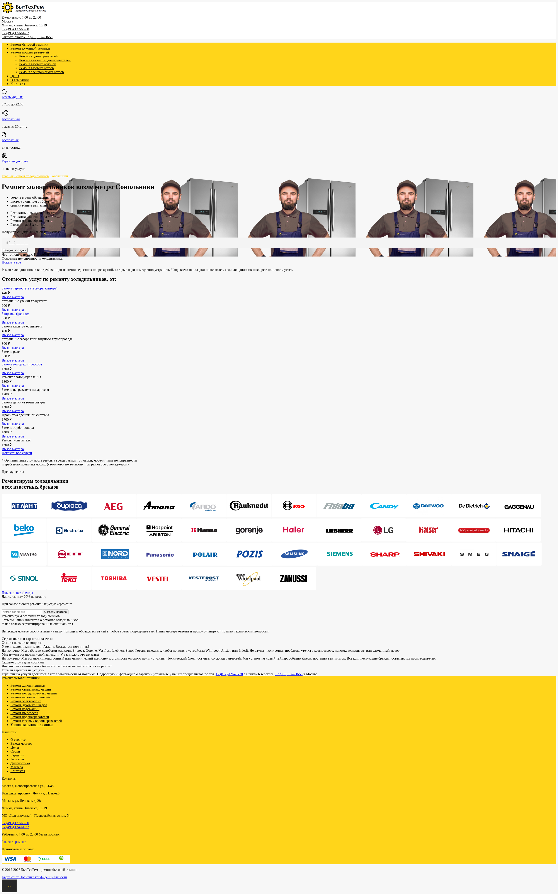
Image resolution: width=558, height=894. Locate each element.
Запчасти (17, 759)
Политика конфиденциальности (43, 877)
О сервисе (18, 739)
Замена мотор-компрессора (22, 364)
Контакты (17, 84)
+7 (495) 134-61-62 (15, 33)
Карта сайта (10, 877)
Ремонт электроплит (25, 701)
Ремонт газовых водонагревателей (45, 60)
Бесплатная (10, 140)
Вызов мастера (13, 297)
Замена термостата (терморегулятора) (29, 288)
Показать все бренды (17, 592)
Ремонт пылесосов (24, 713)
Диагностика (20, 763)
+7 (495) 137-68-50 (15, 29)
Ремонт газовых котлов (36, 68)
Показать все (11, 262)
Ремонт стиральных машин (30, 689)
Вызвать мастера (55, 611)
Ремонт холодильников (27, 685)
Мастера (16, 767)
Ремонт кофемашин (24, 709)
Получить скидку (14, 250)
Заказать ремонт (14, 842)
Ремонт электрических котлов (41, 72)
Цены (14, 76)
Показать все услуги (17, 453)
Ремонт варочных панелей (30, 697)
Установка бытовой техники (31, 725)
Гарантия (17, 755)
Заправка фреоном (15, 313)
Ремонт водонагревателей (29, 52)
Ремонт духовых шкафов (28, 705)
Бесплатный (11, 119)
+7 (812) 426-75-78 (229, 674)
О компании (19, 80)
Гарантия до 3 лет (15, 161)
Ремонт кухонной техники (30, 48)
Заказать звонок (13, 37)
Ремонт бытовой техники (29, 44)
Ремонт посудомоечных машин (33, 693)
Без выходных (12, 97)
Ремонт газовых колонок (37, 64)
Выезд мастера (21, 743)
